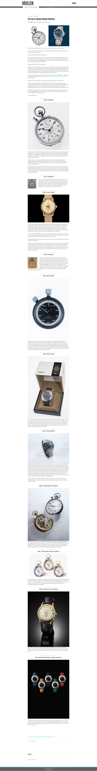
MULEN (28, 3)
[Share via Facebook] (28, 740)
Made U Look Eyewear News (31, 7)
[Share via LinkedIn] (33, 740)
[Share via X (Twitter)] (31, 740)
